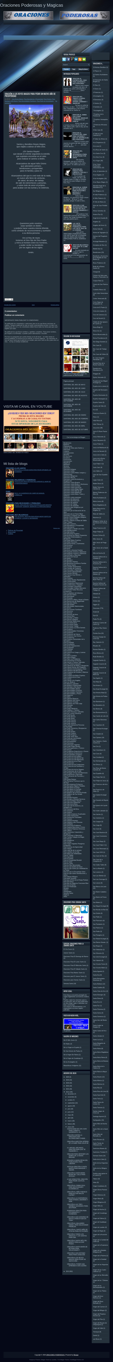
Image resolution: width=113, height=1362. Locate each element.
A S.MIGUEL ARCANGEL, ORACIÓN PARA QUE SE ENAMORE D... (76, 1149)
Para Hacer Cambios (70, 656)
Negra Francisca (98, 528)
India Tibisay (97, 424)
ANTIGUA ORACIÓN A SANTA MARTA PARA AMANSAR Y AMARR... (77, 1168)
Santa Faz (96, 1005)
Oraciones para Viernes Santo (73, 980)
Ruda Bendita (97, 657)
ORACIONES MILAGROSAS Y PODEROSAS (21, 480)
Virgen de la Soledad (99, 1259)
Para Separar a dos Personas (73, 822)
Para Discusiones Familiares (73, 609)
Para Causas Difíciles (70, 573)
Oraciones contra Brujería (72, 482)
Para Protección (69, 763)
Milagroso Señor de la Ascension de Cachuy (100, 522)
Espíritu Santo (97, 402)
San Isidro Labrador (99, 811)
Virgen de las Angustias (100, 1264)
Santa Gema (97, 1013)
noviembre (71, 1097)
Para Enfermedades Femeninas (74, 631)
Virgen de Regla (98, 1231)
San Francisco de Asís (100, 784)
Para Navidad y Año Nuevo (72, 687)
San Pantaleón (97, 924)
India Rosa (96, 420)
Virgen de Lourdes (99, 1227)
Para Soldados (68, 824)
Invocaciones (68, 461)
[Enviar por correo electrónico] (6, 299)
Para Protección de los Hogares (74, 769)
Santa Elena (97, 998)
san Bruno (96, 1339)
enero (69, 1127)
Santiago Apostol (98, 1116)
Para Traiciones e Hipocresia (73, 835)
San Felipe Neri (98, 777)
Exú (94, 410)
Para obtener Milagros (71, 877)
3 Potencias (97, 92)
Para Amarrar (68, 547)
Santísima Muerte (98, 1148)
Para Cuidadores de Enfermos (73, 593)
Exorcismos (67, 459)
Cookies (10, 534)
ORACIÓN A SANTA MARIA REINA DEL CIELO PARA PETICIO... (76, 1174)
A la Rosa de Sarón (99, 150)
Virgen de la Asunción (100, 1234)
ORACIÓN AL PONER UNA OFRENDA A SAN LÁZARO (76, 1265)
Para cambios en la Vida (71, 852)
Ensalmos (67, 458)
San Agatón (96, 678)
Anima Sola (96, 229)
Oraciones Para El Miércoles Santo (75, 965)
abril (69, 1118)
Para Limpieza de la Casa (72, 677)
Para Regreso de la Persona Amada (75, 792)
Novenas (66, 466)
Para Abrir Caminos (70, 524)
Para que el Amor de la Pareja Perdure (76, 880)
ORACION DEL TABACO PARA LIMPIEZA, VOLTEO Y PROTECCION (80, 171)
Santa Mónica (97, 1080)
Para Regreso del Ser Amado (73, 794)
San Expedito (97, 773)
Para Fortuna (48, 99)
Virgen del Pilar (98, 1319)
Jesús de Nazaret (98, 451)
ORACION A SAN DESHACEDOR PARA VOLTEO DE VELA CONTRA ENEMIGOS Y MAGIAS (80, 209)
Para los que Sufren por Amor (73, 867)
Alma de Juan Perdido (100, 205)
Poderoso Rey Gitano (100, 628)
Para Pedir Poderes (70, 733)
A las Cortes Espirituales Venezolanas (97, 165)
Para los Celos (68, 863)
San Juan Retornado (99, 848)
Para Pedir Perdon (69, 731)
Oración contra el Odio (71, 519)
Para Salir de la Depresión (72, 802)
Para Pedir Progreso (70, 735)
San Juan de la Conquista (98, 860)
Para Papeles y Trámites (71, 710)
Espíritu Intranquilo (99, 399)
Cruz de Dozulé (98, 318)
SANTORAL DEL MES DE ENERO (75, 415)
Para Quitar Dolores (70, 779)
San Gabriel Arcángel (99, 795)
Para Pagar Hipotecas (71, 708)
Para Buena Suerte (70, 565)
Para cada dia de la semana (72, 850)
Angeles (95, 222)
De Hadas (67, 1044)
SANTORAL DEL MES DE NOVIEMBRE (72, 405)
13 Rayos (96, 71)
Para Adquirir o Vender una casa (74, 529)
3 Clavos (96, 89)
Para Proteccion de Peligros (72, 756)
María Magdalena (98, 505)
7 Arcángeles (97, 110)
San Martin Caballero (99, 892)
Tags (73, 69)
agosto (70, 1106)
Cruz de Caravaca (99, 315)
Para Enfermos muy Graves (72, 636)
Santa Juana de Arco (99, 1031)
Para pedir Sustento (70, 878)
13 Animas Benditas (99, 67)
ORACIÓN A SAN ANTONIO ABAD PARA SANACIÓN (76, 1254)
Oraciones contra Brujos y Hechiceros (76, 484)
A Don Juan (96, 130)
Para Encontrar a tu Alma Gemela (74, 628)
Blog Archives (83, 69)
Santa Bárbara (97, 984)
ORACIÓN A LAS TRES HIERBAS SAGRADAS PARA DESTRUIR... (77, 1206)
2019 (67, 1080)
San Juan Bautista (99, 832)
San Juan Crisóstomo (100, 836)
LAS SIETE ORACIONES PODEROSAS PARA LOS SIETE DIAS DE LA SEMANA (80, 227)
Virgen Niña (96, 1206)
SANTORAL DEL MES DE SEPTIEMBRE (72, 400)
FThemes (37, 1359)
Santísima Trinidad (99, 1152)
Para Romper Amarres (71, 797)
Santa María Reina (99, 1057)
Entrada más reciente (10, 305)
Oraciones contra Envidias (72, 486)
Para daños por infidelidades (73, 853)
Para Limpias (68, 674)
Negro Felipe (97, 532)
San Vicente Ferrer (99, 964)
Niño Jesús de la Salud (100, 548)
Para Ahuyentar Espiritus (71, 534)
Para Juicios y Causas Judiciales (74, 662)
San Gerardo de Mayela (100, 800)
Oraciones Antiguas (70, 469)
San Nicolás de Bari (99, 909)
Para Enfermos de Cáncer (72, 634)
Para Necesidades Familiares (27, 101)
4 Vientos (96, 103)
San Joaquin (97, 821)
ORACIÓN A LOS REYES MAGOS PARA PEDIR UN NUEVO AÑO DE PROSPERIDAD (30, 95)
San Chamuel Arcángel (100, 728)
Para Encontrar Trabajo (71, 626)
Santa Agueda (97, 971)
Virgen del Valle (98, 1328)
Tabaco (95, 1179)
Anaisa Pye (96, 214)
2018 (67, 1083)
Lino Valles (96, 471)
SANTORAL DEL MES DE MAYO (74, 385)
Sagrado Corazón (98, 664)
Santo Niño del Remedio (97, 1135)
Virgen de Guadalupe (99, 1222)
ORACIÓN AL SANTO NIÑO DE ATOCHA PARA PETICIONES (77, 1230)
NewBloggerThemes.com (77, 1359)
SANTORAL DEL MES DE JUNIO (74, 388)
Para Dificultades (69, 604)
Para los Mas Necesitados (72, 865)
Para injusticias (68, 857)
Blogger (82, 437)
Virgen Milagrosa (98, 1202)
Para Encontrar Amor (70, 623)
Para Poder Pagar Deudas (72, 746)
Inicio (33, 305)
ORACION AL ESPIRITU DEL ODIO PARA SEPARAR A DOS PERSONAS (80, 81)
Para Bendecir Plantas (71, 562)
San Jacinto (97, 814)
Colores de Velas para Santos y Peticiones (100, 276)
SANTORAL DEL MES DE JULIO (74, 392)
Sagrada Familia (98, 660)
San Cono (96, 753)
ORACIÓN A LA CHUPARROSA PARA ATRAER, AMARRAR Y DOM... (77, 1199)
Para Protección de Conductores (74, 764)
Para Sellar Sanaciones (71, 815)
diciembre (71, 1094)
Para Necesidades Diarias (72, 689)
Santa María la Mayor (100, 1071)
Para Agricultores (69, 532)
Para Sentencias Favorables (73, 817)
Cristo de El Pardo (99, 307)
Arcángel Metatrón (99, 241)
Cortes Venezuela (98, 298)
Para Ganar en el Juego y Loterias (74, 652)
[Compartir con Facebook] (12, 299)
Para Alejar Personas (70, 542)
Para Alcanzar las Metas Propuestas (75, 535)
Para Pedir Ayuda (69, 715)
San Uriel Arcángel (99, 957)
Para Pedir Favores (70, 720)
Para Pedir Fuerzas (70, 722)
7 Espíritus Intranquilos (100, 119)
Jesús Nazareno (98, 440)
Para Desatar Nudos (70, 595)
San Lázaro (96, 883)
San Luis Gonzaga (99, 879)
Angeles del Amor (98, 225)
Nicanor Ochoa (98, 535)
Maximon (96, 517)
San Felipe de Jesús (99, 781)
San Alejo (96, 682)
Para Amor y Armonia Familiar (73, 550)
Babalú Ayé (96, 249)
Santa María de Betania (100, 1061)
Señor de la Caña (98, 1159)
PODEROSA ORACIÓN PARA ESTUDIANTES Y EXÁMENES (76, 1212)
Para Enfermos (68, 632)
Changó (95, 272)
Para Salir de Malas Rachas (72, 801)
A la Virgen (96, 160)
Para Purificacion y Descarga (73, 774)
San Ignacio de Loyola (100, 805)
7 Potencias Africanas (100, 125)
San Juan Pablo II (99, 845)
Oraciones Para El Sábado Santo (74, 969)
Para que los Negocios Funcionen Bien (76, 883)
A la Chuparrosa (98, 142)
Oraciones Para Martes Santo (73, 972)
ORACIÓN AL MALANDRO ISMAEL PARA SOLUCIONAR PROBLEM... (77, 1224)
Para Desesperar (69, 596)
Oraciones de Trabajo (70, 504)
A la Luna (96, 146)
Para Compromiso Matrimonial (73, 583)
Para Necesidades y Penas (72, 693)
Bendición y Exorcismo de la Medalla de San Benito (100, 257)
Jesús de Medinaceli (99, 447)
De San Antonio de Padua (72, 1051)
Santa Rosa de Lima (99, 1091)
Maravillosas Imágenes (71, 1065)
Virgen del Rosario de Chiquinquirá (100, 1323)
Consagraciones (69, 453)
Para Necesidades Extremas (73, 690)
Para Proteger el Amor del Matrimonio (76, 773)
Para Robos (67, 796)
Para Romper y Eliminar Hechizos (74, 799)
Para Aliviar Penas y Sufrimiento (74, 543)
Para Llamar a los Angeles (72, 680)
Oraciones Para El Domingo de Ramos (76, 956)
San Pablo (96, 917)
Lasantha (53, 1359)
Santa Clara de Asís (99, 991)
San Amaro (96, 685)
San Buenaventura (99, 712)
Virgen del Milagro (99, 1310)
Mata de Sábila (98, 514)
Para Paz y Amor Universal (72, 713)
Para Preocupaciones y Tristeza (74, 748)
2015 (67, 1089)
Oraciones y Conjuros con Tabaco (74, 515)
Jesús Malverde (98, 437)
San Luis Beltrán (98, 876)
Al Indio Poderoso (98, 194)
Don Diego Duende (99, 342)
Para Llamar (67, 679)
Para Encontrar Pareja (71, 624)
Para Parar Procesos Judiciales (74, 712)
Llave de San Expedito (100, 474)
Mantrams (67, 464)
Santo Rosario (97, 1139)
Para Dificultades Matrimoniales (74, 606)
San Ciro (96, 746)
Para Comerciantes (70, 581)
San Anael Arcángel (99, 689)
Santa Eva (96, 1002)
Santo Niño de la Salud (100, 1129)
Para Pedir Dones (69, 718)
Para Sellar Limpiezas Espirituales (75, 814)
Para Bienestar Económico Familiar (75, 563)
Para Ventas (67, 842)
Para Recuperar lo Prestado (72, 789)
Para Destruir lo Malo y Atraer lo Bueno (76, 599)
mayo (69, 1115)
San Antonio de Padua (100, 696)
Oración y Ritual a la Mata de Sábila (75, 520)
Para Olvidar (68, 707)
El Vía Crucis (68, 456)
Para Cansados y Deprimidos (73, 570)
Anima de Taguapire (99, 232)
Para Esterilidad (69, 642)
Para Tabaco (68, 830)
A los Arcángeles (98, 178)
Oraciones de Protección (71, 501)
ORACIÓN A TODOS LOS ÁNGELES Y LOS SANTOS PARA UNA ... (77, 1235)
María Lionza (97, 501)
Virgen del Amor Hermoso (98, 1297)
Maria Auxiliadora (98, 498)
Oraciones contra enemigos (72, 497)
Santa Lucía (97, 1039)
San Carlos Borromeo (100, 720)
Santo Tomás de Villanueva (98, 1144)
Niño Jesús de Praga (99, 542)
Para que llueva (68, 881)
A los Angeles (97, 175)
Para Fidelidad (68, 649)
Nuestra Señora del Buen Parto (99, 578)
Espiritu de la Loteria (99, 386)
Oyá (94, 615)
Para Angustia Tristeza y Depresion (75, 552)
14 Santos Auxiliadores (100, 74)
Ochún (95, 601)
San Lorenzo (97, 872)
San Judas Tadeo (98, 865)
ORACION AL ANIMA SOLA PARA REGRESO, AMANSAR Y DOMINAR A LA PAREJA (80, 118)
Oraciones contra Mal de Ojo (73, 491)
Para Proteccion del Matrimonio (74, 759)
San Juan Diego (98, 841)
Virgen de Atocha (98, 1209)
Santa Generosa (98, 1016)
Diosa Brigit (96, 327)
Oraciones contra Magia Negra (73, 489)
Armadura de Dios (99, 245)
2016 (67, 1086)
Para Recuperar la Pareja (72, 787)
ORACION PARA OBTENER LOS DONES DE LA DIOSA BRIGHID (78, 1155)
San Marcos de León (99, 886)
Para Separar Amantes (71, 820)
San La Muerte (97, 868)
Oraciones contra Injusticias (72, 487)
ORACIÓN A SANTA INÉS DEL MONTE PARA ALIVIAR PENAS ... (77, 1242)
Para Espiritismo (69, 637)
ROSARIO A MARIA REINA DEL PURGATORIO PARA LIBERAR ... (77, 1161)
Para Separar (68, 819)
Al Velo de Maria (98, 202)
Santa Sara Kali (98, 1095)
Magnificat (67, 463)
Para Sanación (68, 811)
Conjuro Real (97, 281)
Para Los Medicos (69, 682)
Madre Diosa (97, 483)
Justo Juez (96, 467)
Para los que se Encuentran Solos (74, 872)
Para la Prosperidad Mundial (73, 860)
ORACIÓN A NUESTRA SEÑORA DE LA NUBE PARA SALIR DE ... (78, 1143)
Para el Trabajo (68, 855)
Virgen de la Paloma (99, 1255)
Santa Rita (96, 1088)
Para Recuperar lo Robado (72, 791)
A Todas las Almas (99, 139)
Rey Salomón (97, 642)
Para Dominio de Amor (71, 614)
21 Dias (95, 85)
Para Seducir (68, 812)
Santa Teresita (97, 1107)
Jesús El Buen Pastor (100, 431)
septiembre (71, 1103)
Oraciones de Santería (71, 502)
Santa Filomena (98, 1009)
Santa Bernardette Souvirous (99, 979)
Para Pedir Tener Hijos (71, 736)
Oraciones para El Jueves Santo (74, 976)
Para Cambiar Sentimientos (72, 566)
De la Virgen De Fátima (71, 1054)
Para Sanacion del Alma (71, 809)
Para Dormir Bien (69, 616)
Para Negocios (68, 695)
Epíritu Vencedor (98, 377)
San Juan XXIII (98, 852)
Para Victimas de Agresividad (73, 847)
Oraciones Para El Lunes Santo (74, 962)
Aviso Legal (11, 532)
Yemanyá (96, 1332)
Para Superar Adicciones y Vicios (74, 827)
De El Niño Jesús (69, 1040)
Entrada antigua (55, 305)
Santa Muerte (97, 1077)
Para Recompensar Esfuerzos (73, 784)
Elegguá (95, 374)
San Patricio (97, 928)
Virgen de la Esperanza (100, 1245)
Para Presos (68, 750)
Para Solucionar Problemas (72, 825)
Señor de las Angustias (100, 1163)
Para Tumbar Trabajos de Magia (74, 837)
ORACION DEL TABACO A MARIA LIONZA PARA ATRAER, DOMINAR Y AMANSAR (80, 100)
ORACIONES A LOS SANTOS (16, 468)
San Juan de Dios (98, 856)
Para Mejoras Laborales (71, 684)
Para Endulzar (68, 629)
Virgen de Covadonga (100, 1213)
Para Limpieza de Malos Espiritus (74, 675)
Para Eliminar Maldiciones (72, 621)
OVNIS (8, 491)
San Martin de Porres (100, 897)
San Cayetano (97, 725)
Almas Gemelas (98, 211)
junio (69, 1112)
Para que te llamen (70, 885)
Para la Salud (68, 862)
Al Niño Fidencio (98, 198)
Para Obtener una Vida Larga (73, 703)
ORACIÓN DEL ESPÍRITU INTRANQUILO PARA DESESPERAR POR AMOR (80, 154)
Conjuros (66, 451)
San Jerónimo (97, 818)
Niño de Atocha (98, 553)
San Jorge (96, 825)
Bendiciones (67, 443)
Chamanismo (68, 446)
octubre (70, 1100)
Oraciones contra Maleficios (72, 492)
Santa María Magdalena (100, 1052)
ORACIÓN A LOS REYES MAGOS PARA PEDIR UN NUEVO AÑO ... (76, 1259)
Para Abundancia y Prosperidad (33, 99)
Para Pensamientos (70, 741)
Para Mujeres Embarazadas (72, 685)
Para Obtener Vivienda (71, 702)
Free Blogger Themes (63, 1359)
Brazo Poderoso (98, 263)
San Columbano (98, 750)
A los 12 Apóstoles (99, 171)
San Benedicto (97, 705)
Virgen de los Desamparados (98, 1286)
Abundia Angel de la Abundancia (99, 186)
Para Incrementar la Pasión (72, 660)
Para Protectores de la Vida (72, 771)
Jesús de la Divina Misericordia (99, 459)
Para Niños (67, 697)
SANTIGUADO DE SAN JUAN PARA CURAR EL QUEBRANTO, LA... (77, 1130)
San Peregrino (97, 935)
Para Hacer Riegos (70, 657)
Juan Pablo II (97, 464)
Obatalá (95, 594)
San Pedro (96, 931)
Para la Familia (68, 858)
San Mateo (96, 902)
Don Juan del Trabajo (100, 349)
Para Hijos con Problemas (72, 659)
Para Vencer (67, 839)
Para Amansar (68, 545)
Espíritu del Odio (98, 406)
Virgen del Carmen (99, 1307)
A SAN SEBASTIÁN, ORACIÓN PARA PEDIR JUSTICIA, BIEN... (77, 1180)
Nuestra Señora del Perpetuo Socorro (99, 584)
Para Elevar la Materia (71, 619)
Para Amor (67, 548)
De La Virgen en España (71, 1047)
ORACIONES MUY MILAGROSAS (17, 515)
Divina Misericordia (99, 334)
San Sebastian (97, 949)
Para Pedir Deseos (70, 717)
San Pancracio (97, 920)
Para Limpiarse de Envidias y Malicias (76, 672)
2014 (67, 1092)
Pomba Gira (97, 633)
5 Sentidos (96, 107)
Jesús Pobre (97, 444)
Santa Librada (97, 1036)
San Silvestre (97, 953)
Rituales (66, 888)
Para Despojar (68, 598)
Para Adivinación (69, 527)
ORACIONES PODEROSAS (55, 1355)
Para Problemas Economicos (73, 753)
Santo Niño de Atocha (100, 1124)
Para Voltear (67, 848)
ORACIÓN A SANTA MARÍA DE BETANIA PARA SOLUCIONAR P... (77, 1248)
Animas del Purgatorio (100, 236)
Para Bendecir (68, 560)
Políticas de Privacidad (15, 530)
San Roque (96, 946)
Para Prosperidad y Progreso (73, 754)
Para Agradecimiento (70, 530)
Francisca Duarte (98, 413)
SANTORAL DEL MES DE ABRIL (74, 426)
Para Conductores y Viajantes (73, 585)
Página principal (69, 381)
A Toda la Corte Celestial (98, 134)
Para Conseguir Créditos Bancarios (75, 588)
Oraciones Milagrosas (70, 476)
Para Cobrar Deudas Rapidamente (74, 580)
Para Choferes (68, 578)
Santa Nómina (97, 1084)
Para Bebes (67, 558)
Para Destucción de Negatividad (74, 601)
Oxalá (95, 612)
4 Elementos (97, 99)
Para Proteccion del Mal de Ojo (74, 758)
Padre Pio (96, 619)
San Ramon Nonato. (99, 942)
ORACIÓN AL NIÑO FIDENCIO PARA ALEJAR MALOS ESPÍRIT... (77, 1193)
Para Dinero (67, 608)
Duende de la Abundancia (97, 369)
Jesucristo (96, 428)
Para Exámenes (69, 647)
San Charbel (97, 734)
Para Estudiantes (69, 644)
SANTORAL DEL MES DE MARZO (75, 422)
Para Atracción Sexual (71, 557)
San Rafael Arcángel (99, 939)
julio (69, 1109)
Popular (66, 69)
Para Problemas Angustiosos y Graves (76, 751)
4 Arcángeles (97, 96)
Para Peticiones (69, 743)
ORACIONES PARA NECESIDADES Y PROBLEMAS (23, 503)
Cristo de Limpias (98, 311)
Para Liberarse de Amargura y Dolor (75, 669)
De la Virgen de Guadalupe (72, 1058)
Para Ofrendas (68, 705)
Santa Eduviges (98, 995)
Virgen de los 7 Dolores (100, 1280)
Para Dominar (68, 613)
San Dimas (96, 764)
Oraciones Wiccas (69, 477)
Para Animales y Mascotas (72, 555)
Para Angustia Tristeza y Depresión (75, 553)
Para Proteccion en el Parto (72, 761)
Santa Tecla (97, 1098)
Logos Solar (97, 480)
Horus (95, 417)
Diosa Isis (96, 331)
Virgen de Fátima (98, 1218)
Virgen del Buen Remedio (98, 1302)
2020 (67, 1077)
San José (96, 829)
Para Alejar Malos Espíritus (72, 540)
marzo (70, 1121)
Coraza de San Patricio (100, 284)
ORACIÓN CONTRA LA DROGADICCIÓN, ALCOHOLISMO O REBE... (77, 1136)
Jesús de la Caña (98, 455)
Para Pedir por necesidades (45, 101)
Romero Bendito (98, 649)
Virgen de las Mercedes (100, 1275)
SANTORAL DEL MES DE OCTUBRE (76, 429)
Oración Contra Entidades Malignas (75, 517)
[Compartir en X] (10, 299)
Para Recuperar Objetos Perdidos (74, 786)
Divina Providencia (99, 338)
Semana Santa (68, 893)
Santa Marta (97, 1048)
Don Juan (96, 345)
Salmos (66, 890)
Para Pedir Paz (68, 730)
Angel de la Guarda (99, 218)
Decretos (66, 454)
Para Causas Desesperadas (72, 571)
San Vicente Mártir (99, 968)
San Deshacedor (98, 761)
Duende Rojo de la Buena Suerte (99, 364)
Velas (65, 896)
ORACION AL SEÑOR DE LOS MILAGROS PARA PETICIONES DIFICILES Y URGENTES (80, 191)
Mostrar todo (56, 528)
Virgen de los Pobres (99, 1291)
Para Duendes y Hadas (71, 618)
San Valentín (97, 960)
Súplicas (66, 895)
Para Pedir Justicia (70, 723)
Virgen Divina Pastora (100, 1189)
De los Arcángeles (69, 1062)
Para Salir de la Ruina (70, 804)
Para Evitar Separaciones (72, 646)
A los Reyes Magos (17, 99)
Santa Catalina (97, 987)
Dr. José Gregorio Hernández (98, 358)
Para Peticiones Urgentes (72, 745)
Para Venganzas (69, 840)
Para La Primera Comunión (72, 664)
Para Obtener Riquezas (71, 698)
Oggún (95, 604)
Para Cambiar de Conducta (72, 568)
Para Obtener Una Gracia (72, 700)
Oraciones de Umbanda (71, 505)
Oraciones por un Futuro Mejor (73, 514)
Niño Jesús (96, 539)
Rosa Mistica (97, 653)
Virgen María (97, 1198)
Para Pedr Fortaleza (70, 740)
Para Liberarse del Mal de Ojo (73, 670)
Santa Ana (96, 975)
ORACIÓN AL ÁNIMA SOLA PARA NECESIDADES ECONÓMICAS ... (76, 1187)
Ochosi (95, 597)
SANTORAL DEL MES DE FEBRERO (76, 419)
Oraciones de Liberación (71, 499)
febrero (70, 1124)
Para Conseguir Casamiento (72, 586)
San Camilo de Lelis (99, 716)
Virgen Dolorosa (98, 1195)
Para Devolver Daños (70, 603)
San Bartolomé (98, 701)
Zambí (95, 1335)
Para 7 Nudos (68, 522)
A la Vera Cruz (97, 157)
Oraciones (67, 468)
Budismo (66, 444)
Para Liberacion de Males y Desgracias (76, 665)
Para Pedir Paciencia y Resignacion (75, 728)
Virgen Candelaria (98, 1186)
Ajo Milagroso (97, 191)
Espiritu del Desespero (100, 390)
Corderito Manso (98, 289)
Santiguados (68, 891)
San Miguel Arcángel (99, 906)
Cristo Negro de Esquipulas (98, 303)
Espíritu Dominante (99, 395)
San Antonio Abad (98, 692)
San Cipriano (97, 737)
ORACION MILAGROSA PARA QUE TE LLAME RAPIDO (80, 246)
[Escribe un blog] (8, 299)
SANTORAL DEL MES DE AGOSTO (75, 395)
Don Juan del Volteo (99, 354)
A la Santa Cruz (98, 153)
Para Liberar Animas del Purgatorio (75, 667)
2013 (67, 1271)
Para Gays (67, 654)
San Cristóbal (97, 757)
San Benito (96, 709)
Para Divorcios (68, 611)
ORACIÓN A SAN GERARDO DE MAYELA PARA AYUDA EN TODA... (77, 1218)
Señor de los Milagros (100, 1168)
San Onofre (96, 913)
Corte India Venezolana (100, 293)
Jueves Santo (68, 953)
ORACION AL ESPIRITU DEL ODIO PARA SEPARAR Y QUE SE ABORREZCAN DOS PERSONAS (81, 136)
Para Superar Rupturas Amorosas (74, 829)
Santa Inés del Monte (100, 1020)
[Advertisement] (56, 35)
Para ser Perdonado (70, 886)
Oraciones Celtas (69, 471)
